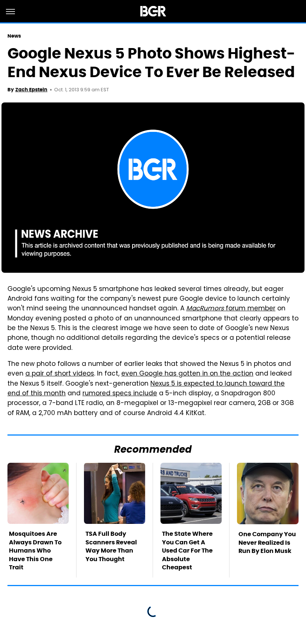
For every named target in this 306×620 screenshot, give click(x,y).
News (14, 36)
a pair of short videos (59, 374)
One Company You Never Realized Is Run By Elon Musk (267, 542)
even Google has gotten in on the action (187, 374)
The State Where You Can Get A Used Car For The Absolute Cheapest (187, 550)
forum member (230, 309)
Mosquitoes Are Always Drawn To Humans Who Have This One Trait (35, 550)
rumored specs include (119, 394)
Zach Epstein (31, 89)
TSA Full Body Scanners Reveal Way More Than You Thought (111, 546)
